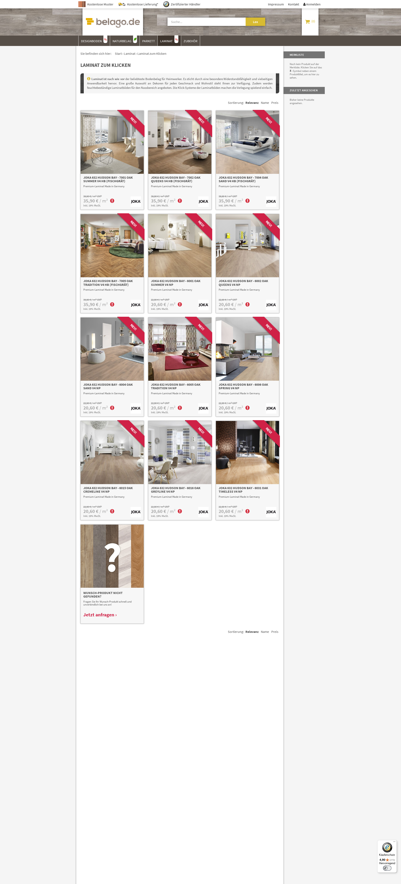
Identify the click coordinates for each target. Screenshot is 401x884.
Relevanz (252, 102)
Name (265, 102)
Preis (274, 102)
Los (255, 22)
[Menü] (394, 842)
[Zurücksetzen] (241, 22)
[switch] (387, 868)
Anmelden (312, 4)
